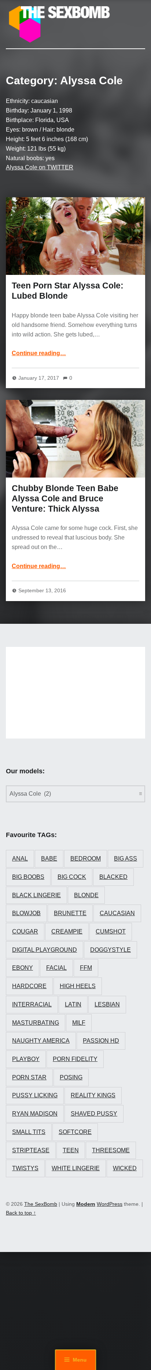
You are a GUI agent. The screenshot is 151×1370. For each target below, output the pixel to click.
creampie (66, 931)
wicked (125, 1168)
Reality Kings (93, 1095)
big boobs (28, 877)
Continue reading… (39, 353)
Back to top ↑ (21, 1213)
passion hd (101, 1041)
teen (71, 1150)
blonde (86, 895)
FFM (86, 968)
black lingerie (36, 895)
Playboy (26, 1059)
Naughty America (41, 1041)
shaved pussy (94, 1114)
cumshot (111, 931)
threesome (111, 1150)
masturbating (35, 1023)
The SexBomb (40, 1204)
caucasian (117, 913)
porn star (29, 1077)
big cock (72, 877)
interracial (32, 1004)
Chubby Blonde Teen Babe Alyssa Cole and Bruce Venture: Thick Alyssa (65, 498)
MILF (78, 1023)
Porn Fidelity (75, 1059)
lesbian (107, 1004)
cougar (25, 931)
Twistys (25, 1168)
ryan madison (35, 1114)
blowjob (26, 913)
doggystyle (110, 950)
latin (73, 1004)
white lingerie (76, 1168)
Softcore (75, 1132)
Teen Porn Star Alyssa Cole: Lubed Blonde (68, 291)
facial (56, 968)
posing (71, 1077)
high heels (78, 986)
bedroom (85, 858)
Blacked (113, 877)
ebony (22, 968)
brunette (70, 913)
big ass (125, 858)
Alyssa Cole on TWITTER (39, 167)
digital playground (44, 950)
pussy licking (35, 1095)
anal (20, 858)
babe (49, 858)
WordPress (109, 1204)
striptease (30, 1150)
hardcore (29, 986)
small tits (28, 1132)
